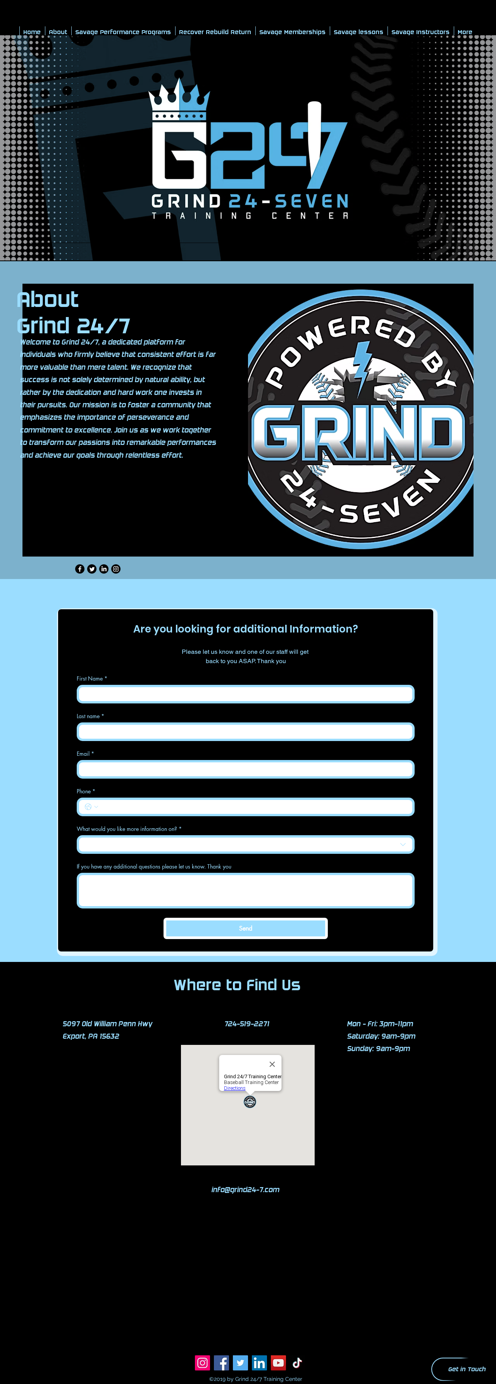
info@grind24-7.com (245, 1190)
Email (85, 753)
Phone (86, 791)
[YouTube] (278, 1362)
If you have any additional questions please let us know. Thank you (154, 866)
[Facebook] (79, 569)
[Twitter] (91, 569)
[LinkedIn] (103, 569)
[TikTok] (297, 1362)
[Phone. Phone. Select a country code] (91, 807)
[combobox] (246, 844)
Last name (90, 716)
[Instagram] (116, 569)
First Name (92, 678)
